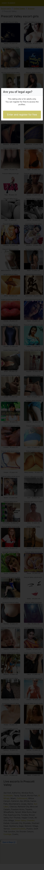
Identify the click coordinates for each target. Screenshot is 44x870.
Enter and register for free (22, 114)
